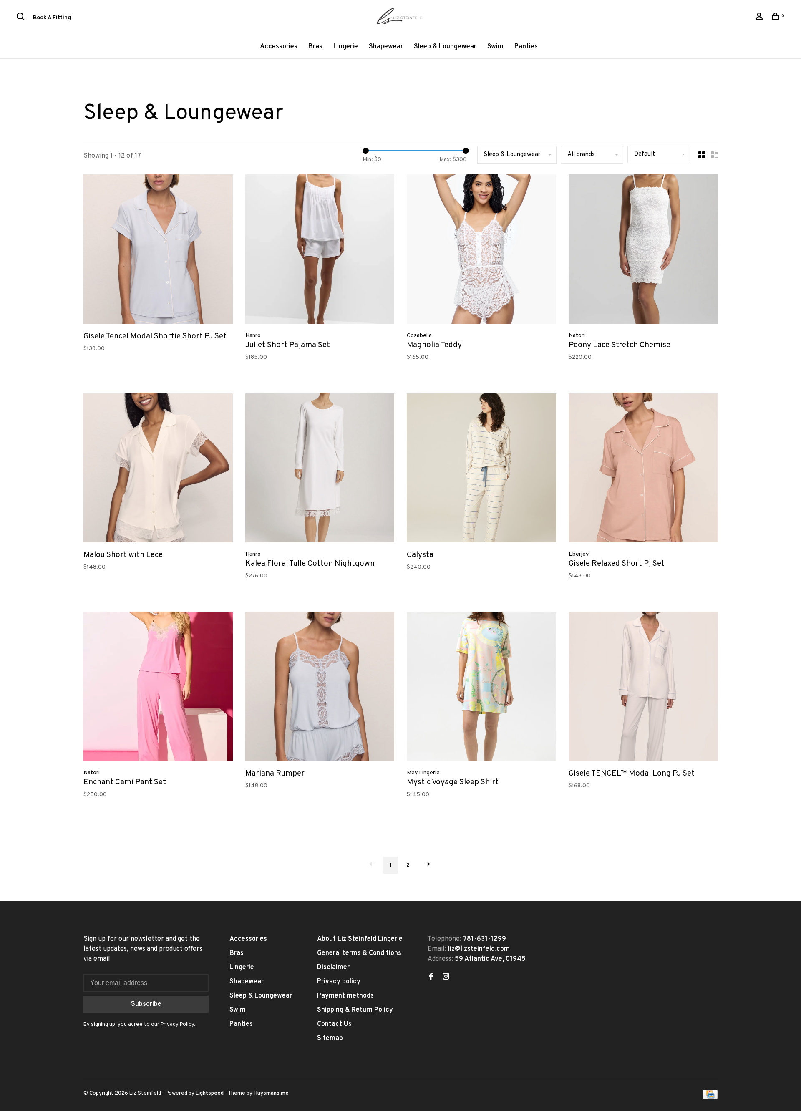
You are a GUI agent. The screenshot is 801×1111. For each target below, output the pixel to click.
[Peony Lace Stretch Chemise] (643, 250)
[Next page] (427, 865)
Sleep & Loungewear (445, 47)
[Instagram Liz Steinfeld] (446, 977)
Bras (315, 47)
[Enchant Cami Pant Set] (158, 688)
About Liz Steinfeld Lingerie (360, 939)
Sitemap (330, 1038)
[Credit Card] (710, 1097)
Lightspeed (210, 1093)
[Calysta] (481, 469)
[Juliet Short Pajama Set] (320, 250)
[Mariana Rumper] (320, 688)
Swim (495, 47)
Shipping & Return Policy (355, 1010)
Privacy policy (338, 981)
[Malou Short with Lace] (158, 469)
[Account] (760, 18)
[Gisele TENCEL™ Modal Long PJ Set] (643, 688)
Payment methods (345, 996)
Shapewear (386, 47)
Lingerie (345, 47)
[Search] (21, 18)
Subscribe (146, 1004)
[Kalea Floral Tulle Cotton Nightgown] (320, 469)
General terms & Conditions (359, 953)
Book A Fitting (52, 17)
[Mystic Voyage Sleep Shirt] (481, 688)
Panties (526, 47)
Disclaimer (333, 967)
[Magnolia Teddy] (481, 250)
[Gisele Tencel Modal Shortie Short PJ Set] (158, 250)
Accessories (278, 47)
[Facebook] (431, 977)
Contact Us (334, 1024)
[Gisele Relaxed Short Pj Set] (643, 469)
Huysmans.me (271, 1093)
